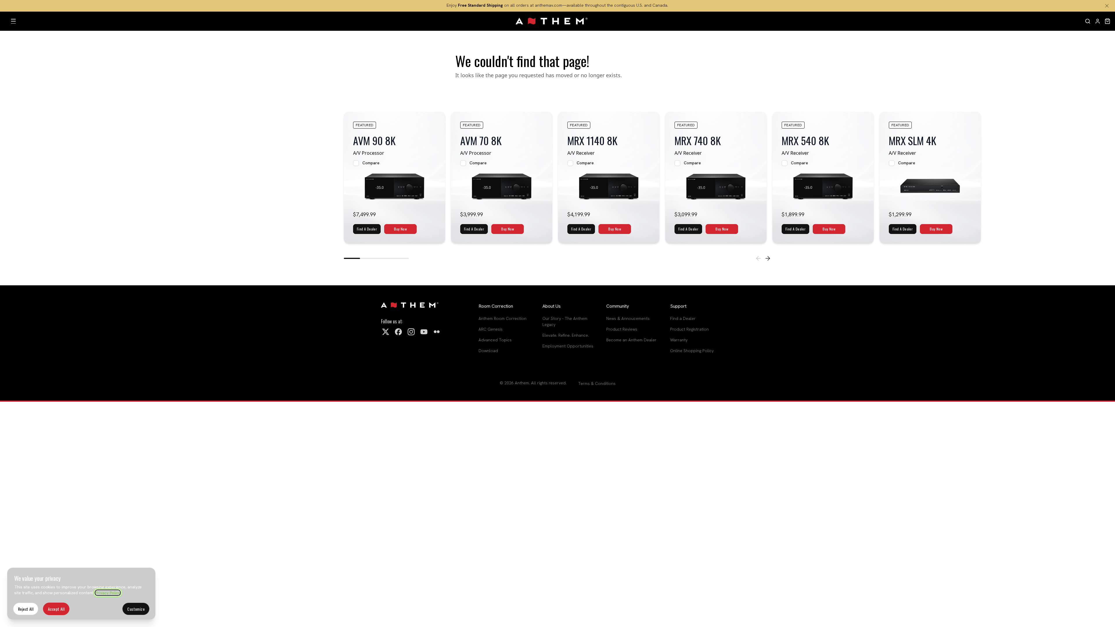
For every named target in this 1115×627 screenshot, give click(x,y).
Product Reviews (621, 329)
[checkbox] (356, 163)
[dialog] (81, 593)
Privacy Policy (107, 592)
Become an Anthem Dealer (631, 340)
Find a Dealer (683, 318)
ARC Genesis (491, 329)
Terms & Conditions (597, 383)
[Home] (552, 21)
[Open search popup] (1087, 21)
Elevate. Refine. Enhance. (565, 335)
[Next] (767, 258)
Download (488, 350)
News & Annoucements (628, 318)
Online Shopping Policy (692, 350)
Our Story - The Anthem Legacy (564, 321)
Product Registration (689, 329)
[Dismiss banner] (1107, 5)
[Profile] (1097, 21)
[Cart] (1107, 21)
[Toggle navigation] (13, 21)
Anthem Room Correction (502, 318)
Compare (371, 162)
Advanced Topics (495, 340)
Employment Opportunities (567, 346)
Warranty (679, 340)
